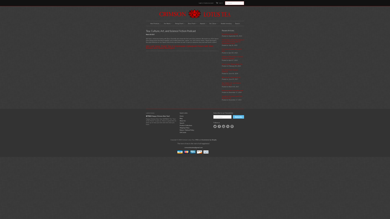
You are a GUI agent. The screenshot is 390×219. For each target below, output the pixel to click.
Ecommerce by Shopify (209, 140)
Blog (181, 118)
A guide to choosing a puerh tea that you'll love (232, 97)
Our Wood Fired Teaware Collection (230, 70)
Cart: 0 (221, 3)
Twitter (215, 126)
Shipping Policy (184, 128)
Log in (200, 3)
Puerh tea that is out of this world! (232, 90)
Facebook (219, 126)
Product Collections (186, 125)
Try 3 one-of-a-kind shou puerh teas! (232, 50)
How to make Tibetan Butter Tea (232, 64)
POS (197, 140)
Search (182, 123)
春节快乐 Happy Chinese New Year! (158, 116)
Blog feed (227, 126)
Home (182, 116)
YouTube (223, 126)
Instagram (232, 126)
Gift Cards (183, 132)
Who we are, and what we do (231, 77)
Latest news (150, 113)
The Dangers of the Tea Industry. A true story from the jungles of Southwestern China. (233, 41)
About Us (183, 121)
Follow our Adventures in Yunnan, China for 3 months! (232, 57)
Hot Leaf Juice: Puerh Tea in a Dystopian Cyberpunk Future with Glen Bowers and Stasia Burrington (179, 47)
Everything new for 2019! (230, 34)
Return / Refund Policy (187, 130)
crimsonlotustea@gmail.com (193, 147)
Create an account (208, 3)
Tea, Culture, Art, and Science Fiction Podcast (231, 84)
